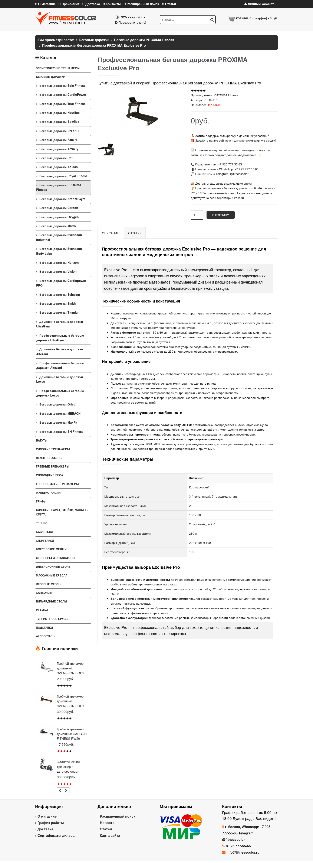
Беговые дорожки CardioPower (62, 94)
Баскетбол (44, 532)
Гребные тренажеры (52, 466)
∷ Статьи (169, 3)
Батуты (41, 440)
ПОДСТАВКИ (44, 628)
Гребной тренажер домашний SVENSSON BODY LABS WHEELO (70, 670)
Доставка (45, 829)
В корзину (220, 215)
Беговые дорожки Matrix (57, 226)
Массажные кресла (51, 575)
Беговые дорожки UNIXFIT (59, 131)
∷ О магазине (45, 3)
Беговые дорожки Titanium (59, 312)
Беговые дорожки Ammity (58, 149)
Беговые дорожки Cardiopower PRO (61, 282)
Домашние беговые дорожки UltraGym (59, 323)
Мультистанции (48, 493)
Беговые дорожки (50, 77)
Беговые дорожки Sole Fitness (62, 85)
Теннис (41, 523)
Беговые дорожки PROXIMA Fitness (58, 187)
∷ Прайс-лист (69, 3)
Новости (107, 822)
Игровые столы (48, 584)
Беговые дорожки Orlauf (57, 404)
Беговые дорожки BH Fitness (61, 431)
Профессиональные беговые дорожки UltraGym (60, 337)
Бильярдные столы (51, 601)
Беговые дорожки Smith (57, 303)
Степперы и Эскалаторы (55, 558)
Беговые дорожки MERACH (59, 413)
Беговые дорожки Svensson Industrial (59, 237)
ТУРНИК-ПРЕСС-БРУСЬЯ (52, 619)
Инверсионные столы (53, 567)
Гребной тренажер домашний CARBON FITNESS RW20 (72, 734)
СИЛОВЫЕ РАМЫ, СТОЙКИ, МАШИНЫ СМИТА (62, 512)
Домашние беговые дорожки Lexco (59, 379)
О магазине (47, 816)
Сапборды (44, 593)
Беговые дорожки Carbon (58, 208)
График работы (50, 822)
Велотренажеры (49, 458)
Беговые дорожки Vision (58, 271)
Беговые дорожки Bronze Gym (62, 199)
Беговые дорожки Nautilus (59, 112)
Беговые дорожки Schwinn (59, 294)
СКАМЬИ (42, 610)
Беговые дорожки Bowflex (59, 121)
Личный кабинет (261, 3)
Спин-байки (45, 541)
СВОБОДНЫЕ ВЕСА (49, 475)
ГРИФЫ (41, 501)
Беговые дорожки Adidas (58, 167)
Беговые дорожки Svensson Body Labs (59, 250)
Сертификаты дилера (56, 835)
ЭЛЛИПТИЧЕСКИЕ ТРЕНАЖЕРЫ (58, 68)
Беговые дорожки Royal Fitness (63, 176)
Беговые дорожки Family (58, 140)
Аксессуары (45, 636)
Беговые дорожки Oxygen (59, 217)
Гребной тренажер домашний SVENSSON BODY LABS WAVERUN (70, 703)
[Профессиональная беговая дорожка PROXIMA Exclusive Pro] (107, 148)
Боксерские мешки (51, 549)
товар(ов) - (264, 18)
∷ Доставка (91, 3)
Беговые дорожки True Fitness (62, 103)
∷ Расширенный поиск (141, 3)
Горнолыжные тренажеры (57, 484)
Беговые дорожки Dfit (56, 158)
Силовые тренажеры (53, 449)
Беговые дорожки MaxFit (58, 422)
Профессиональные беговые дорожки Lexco (60, 392)
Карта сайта (110, 835)
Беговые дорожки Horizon (59, 262)
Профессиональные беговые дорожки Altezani (60, 365)
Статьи (106, 829)
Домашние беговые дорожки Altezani (59, 351)
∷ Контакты (112, 3)
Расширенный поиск (117, 816)
